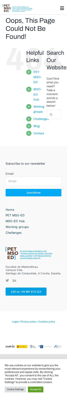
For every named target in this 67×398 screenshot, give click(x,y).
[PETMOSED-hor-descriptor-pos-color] (17, 5)
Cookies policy (46, 321)
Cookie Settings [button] (15, 389)
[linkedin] (14, 280)
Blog (37, 126)
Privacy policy (28, 321)
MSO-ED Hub (38, 94)
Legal (15, 321)
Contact (39, 133)
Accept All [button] (35, 389)
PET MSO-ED (38, 77)
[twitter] (7, 280)
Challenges (41, 119)
